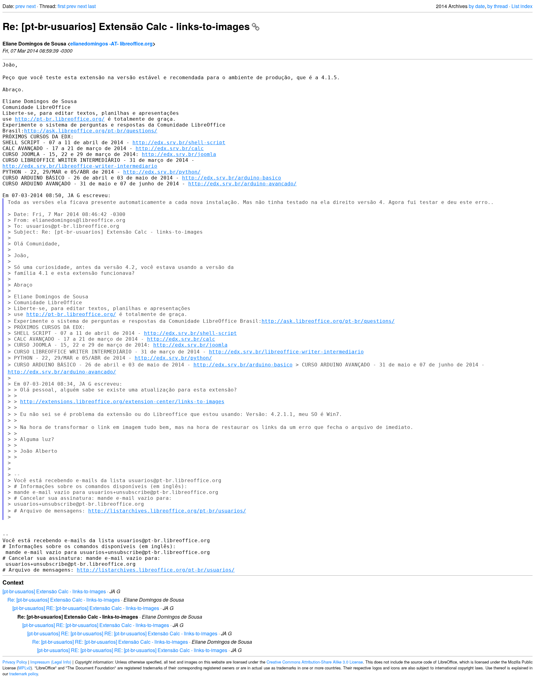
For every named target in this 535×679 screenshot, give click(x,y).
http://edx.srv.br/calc (170, 148)
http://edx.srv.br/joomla (179, 154)
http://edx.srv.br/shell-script (179, 142)
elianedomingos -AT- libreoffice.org (111, 43)
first (61, 6)
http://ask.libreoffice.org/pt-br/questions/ (90, 131)
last (92, 6)
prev (20, 6)
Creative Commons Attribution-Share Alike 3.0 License (315, 662)
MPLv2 (24, 668)
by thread (497, 6)
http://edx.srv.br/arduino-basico (231, 178)
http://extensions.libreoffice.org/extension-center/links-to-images (122, 401)
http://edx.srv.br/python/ (162, 172)
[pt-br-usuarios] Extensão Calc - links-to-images (54, 591)
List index (522, 6)
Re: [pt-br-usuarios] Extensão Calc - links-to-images (126, 26)
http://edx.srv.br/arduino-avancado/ (242, 184)
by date (477, 6)
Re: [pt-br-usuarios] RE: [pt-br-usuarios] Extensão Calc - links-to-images (110, 641)
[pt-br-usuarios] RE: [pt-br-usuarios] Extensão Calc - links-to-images (85, 608)
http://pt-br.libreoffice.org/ (60, 119)
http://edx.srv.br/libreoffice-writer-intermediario (79, 166)
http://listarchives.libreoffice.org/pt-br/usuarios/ (167, 511)
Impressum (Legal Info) (50, 662)
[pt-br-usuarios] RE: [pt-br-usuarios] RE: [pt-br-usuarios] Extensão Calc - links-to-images (122, 633)
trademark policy (23, 674)
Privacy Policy (14, 662)
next (31, 6)
